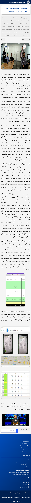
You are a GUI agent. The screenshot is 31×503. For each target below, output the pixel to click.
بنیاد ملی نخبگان (26, 466)
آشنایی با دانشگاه (24, 492)
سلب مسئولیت (26, 468)
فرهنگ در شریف (5, 492)
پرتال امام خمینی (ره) (25, 443)
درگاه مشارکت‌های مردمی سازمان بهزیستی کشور (21, 474)
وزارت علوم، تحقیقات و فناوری (24, 450)
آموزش (19, 492)
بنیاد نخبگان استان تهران (25, 464)
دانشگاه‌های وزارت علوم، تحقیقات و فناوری (22, 470)
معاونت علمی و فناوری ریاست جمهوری (22, 460)
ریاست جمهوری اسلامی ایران (24, 445)
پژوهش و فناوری (13, 492)
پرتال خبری (11, 493)
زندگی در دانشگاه (18, 493)
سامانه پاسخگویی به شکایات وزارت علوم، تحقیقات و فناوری (19, 472)
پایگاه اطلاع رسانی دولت (25, 447)
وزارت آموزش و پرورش (25, 452)
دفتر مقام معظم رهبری (25, 441)
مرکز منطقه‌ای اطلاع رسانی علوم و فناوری (22, 462)
